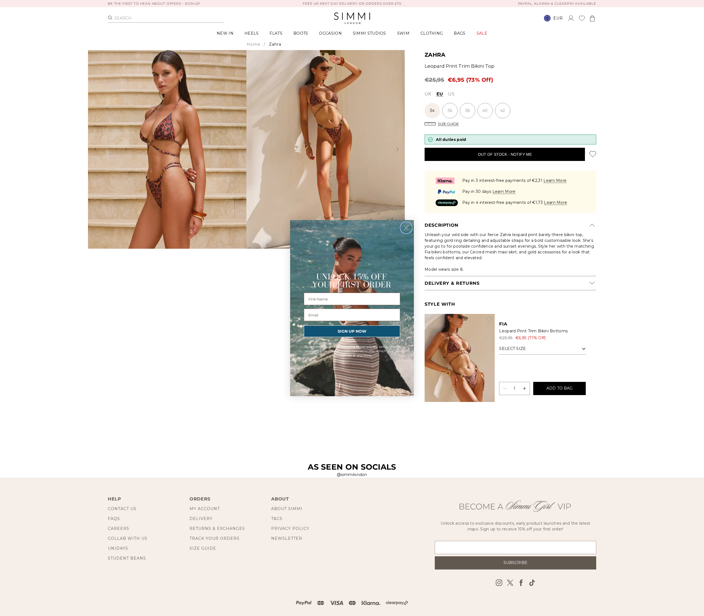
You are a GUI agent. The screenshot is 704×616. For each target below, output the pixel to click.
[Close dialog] (406, 227)
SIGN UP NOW (352, 331)
